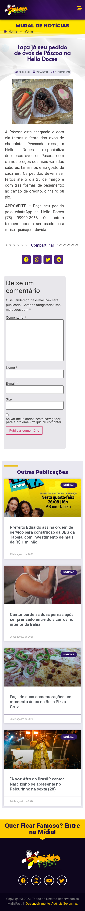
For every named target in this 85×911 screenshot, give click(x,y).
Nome (11, 367)
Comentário (16, 317)
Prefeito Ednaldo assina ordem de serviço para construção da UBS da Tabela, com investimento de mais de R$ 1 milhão (42, 535)
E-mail (12, 383)
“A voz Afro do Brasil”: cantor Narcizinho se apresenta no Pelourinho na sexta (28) (37, 784)
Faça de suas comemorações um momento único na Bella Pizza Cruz (40, 701)
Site (9, 399)
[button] (26, 259)
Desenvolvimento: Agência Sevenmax (52, 903)
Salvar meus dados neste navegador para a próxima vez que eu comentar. (34, 420)
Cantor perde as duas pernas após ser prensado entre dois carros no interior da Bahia (42, 619)
